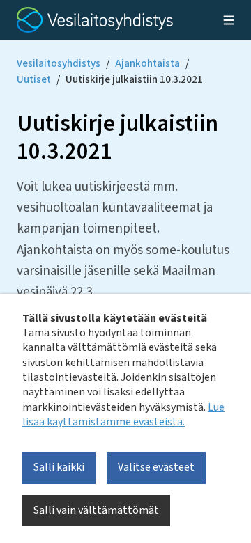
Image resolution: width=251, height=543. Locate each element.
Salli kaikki (58, 467)
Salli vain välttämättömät (96, 510)
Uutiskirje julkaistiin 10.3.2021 (134, 79)
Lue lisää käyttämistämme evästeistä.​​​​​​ (123, 415)
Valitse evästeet (156, 467)
